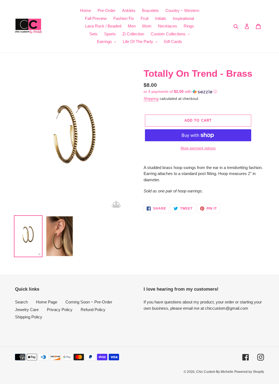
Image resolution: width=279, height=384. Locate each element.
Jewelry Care (27, 309)
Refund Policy (93, 309)
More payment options (198, 148)
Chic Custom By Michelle (214, 372)
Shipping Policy (28, 317)
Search (21, 302)
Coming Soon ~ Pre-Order (88, 302)
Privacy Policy (59, 309)
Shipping (151, 98)
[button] (180, 91)
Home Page (46, 302)
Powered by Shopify (249, 372)
